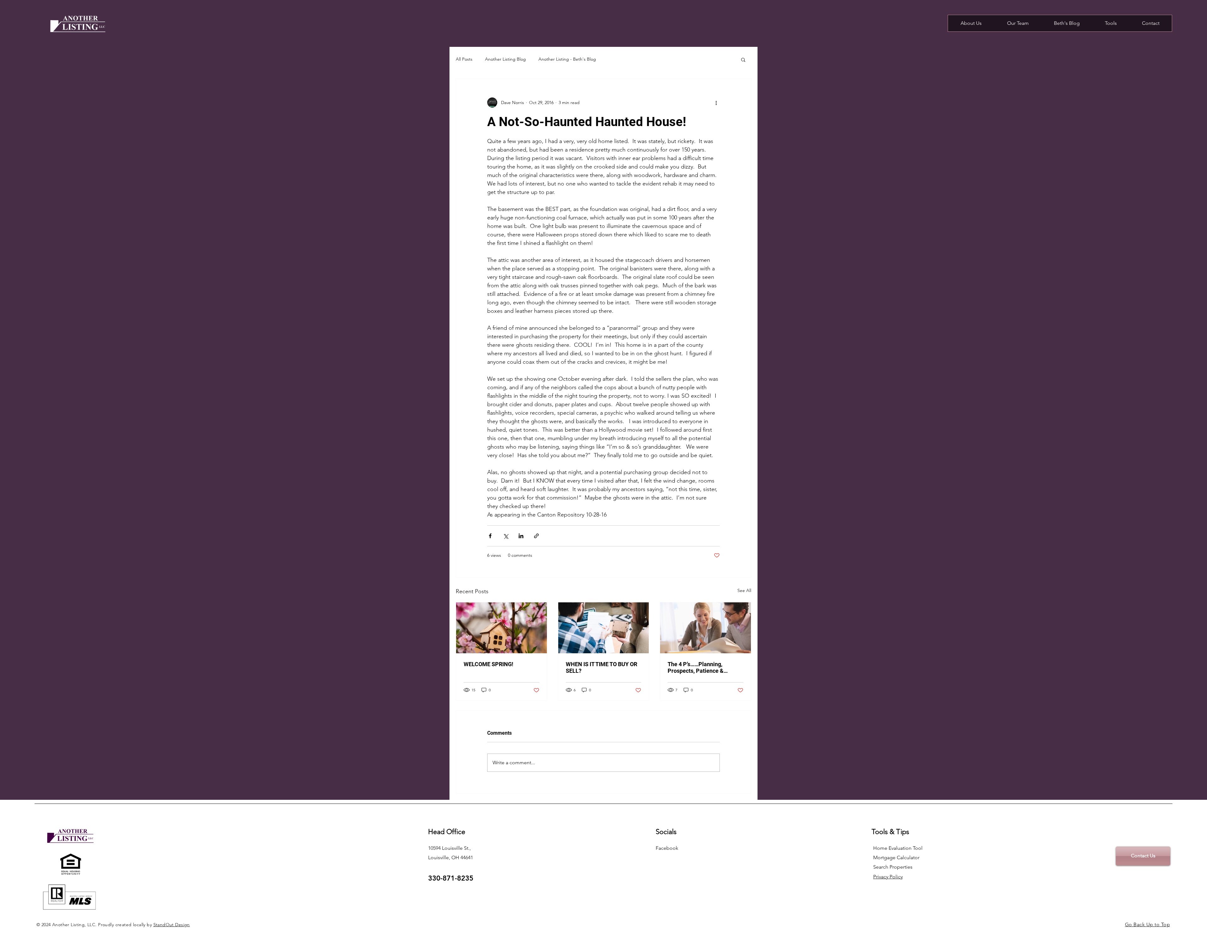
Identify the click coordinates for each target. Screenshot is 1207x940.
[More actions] (716, 102)
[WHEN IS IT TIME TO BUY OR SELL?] (603, 627)
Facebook (667, 848)
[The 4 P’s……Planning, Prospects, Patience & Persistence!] (705, 627)
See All (744, 590)
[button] (743, 59)
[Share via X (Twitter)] (506, 536)
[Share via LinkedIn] (521, 536)
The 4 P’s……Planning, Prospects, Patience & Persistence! (696, 667)
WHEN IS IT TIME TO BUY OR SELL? (601, 667)
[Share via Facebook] (490, 536)
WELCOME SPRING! (488, 664)
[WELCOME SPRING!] (501, 627)
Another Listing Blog (505, 59)
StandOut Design (171, 924)
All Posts (464, 59)
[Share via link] (536, 536)
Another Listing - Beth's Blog (567, 59)
